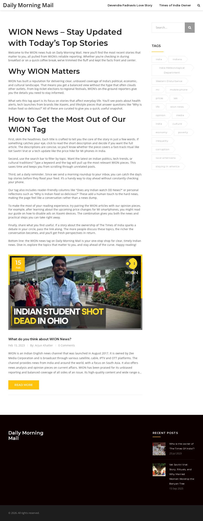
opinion (161, 115)
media (180, 115)
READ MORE (23, 385)
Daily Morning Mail (28, 5)
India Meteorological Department (172, 70)
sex (176, 98)
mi (157, 89)
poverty (183, 132)
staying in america (168, 166)
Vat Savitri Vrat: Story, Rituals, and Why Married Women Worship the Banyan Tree (181, 474)
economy (162, 132)
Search (190, 27)
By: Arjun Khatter (41, 345)
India (159, 123)
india (159, 59)
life (158, 106)
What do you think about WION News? (39, 339)
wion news (177, 106)
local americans (166, 157)
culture (177, 123)
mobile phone (178, 89)
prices (159, 98)
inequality (162, 140)
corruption (162, 149)
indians (177, 59)
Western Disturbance (169, 81)
